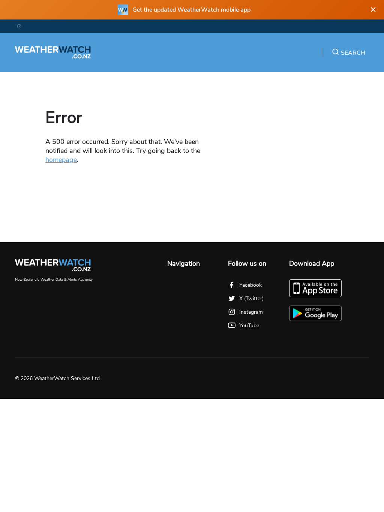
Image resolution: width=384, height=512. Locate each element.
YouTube (249, 325)
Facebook (250, 285)
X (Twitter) (251, 298)
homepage (61, 159)
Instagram (251, 312)
